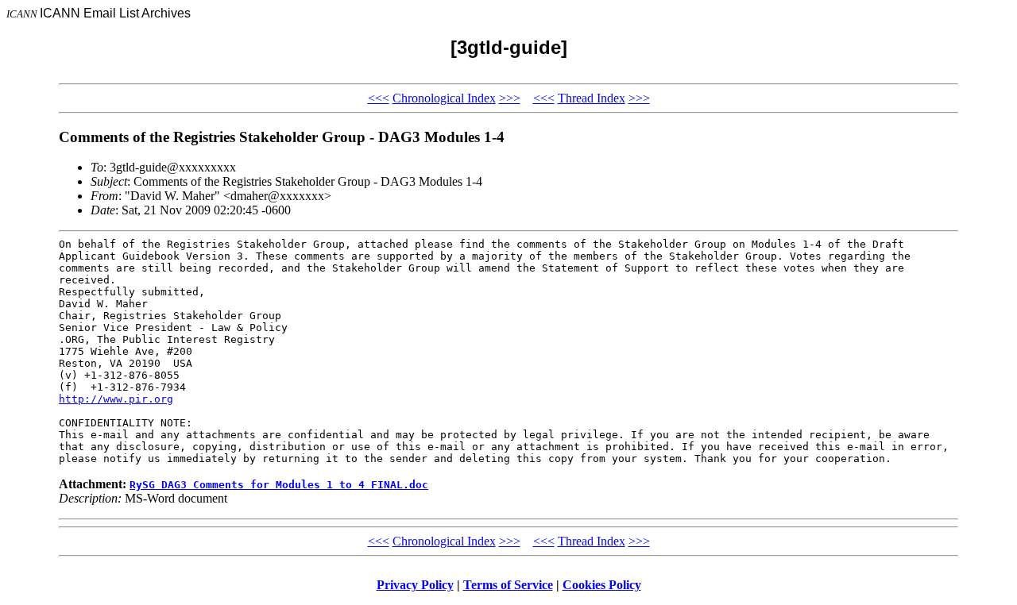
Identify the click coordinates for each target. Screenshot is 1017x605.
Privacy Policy (415, 585)
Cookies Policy (602, 585)
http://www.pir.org (116, 399)
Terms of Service (508, 585)
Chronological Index (444, 98)
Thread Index (591, 98)
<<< (378, 98)
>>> (509, 98)
